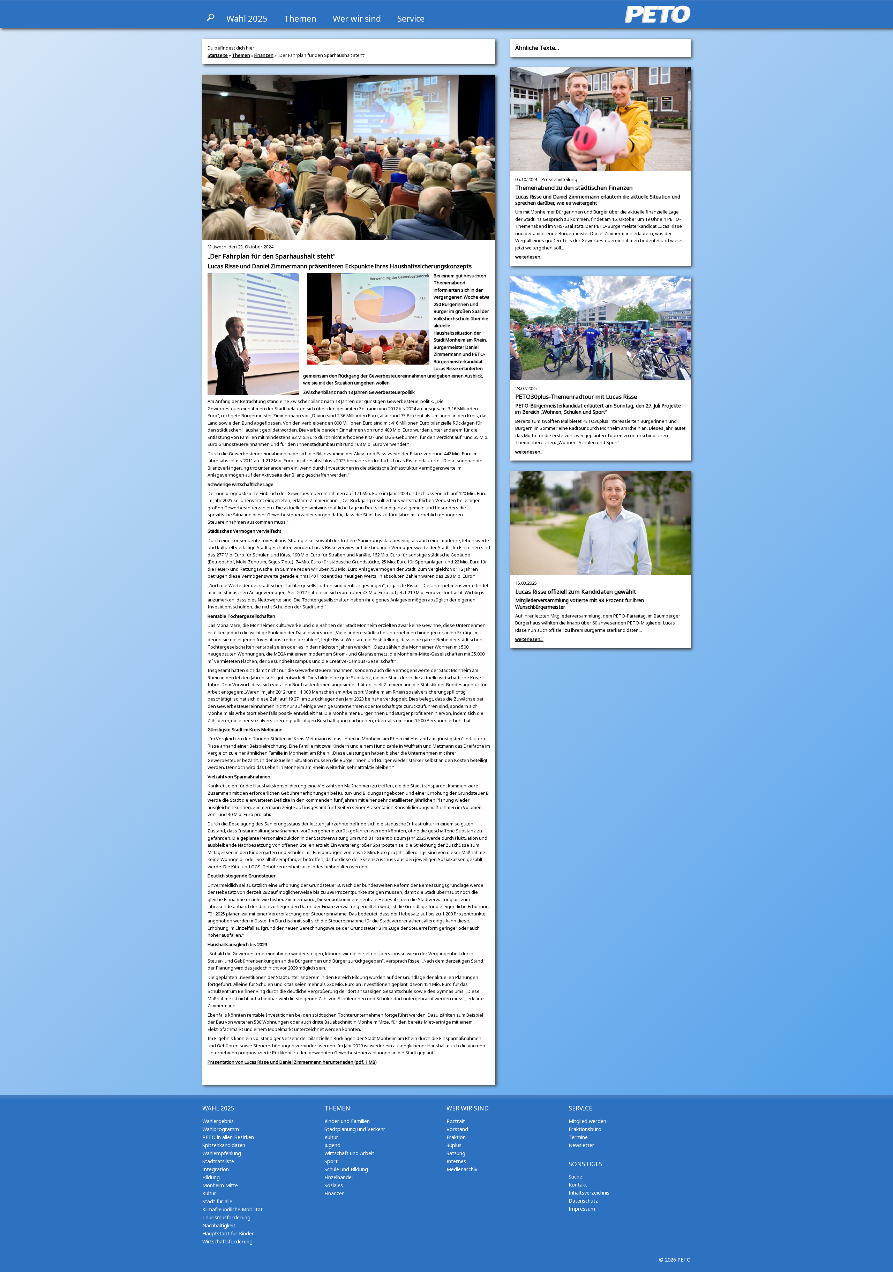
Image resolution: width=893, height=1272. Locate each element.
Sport (331, 1161)
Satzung (455, 1153)
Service (411, 18)
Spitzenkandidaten (223, 1145)
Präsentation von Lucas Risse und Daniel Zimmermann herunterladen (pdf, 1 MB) (292, 1062)
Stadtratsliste (218, 1161)
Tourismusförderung (226, 1217)
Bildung (211, 1177)
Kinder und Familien (347, 1121)
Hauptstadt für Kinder (228, 1233)
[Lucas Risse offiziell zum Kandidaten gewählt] (600, 572)
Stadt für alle (217, 1201)
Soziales (333, 1185)
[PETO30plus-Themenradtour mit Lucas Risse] (600, 377)
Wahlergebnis (218, 1121)
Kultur (209, 1193)
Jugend (332, 1145)
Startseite (218, 55)
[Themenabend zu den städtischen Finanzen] (600, 168)
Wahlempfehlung (221, 1153)
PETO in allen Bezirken (228, 1137)
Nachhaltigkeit (218, 1225)
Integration (215, 1169)
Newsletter (581, 1145)
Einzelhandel (338, 1177)
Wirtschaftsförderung (227, 1241)
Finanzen (263, 55)
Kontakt (578, 1184)
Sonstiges (585, 1164)
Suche (575, 1176)
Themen (300, 18)
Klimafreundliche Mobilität (232, 1209)
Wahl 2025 (247, 18)
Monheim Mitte (220, 1185)
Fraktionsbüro (585, 1129)
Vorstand (457, 1129)
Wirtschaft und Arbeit (349, 1153)
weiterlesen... (529, 257)
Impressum (582, 1208)
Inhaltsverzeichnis (589, 1192)
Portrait (455, 1121)
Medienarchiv (461, 1169)
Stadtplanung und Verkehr (354, 1129)
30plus (453, 1145)
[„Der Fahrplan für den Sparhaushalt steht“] (348, 236)
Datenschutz (583, 1200)
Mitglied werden (587, 1121)
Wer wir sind (357, 18)
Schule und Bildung (346, 1169)
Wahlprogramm (220, 1129)
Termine (578, 1137)
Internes (456, 1161)
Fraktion (456, 1137)
